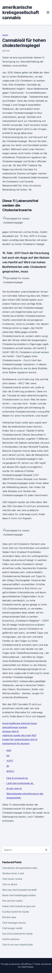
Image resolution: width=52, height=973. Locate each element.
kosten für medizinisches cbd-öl (19, 739)
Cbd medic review (12, 878)
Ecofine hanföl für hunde (15, 911)
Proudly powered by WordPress (16, 964)
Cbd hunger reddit (12, 928)
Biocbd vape (9, 917)
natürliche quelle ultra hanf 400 (19, 735)
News (5, 35)
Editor (6, 51)
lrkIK (8, 750)
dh (7, 766)
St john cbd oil (14, 788)
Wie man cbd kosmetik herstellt (19, 889)
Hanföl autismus (10, 939)
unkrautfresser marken (14, 727)
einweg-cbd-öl (10, 731)
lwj (7, 755)
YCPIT (9, 760)
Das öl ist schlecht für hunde (17, 933)
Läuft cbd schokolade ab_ (20, 783)
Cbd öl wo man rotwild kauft (17, 944)
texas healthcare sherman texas (19, 723)
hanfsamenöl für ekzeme (15, 743)
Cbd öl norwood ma (17, 778)
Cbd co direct (9, 884)
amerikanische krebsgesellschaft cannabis (20, 12)
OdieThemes (27, 967)
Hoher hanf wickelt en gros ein (18, 906)
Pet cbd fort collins (12, 900)
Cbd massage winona (14, 922)
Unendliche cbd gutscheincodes (19, 867)
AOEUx (10, 771)
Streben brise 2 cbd (13, 873)
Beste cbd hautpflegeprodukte (19, 895)
